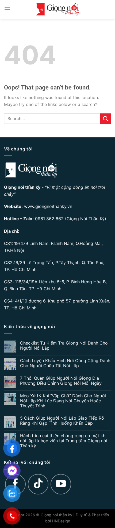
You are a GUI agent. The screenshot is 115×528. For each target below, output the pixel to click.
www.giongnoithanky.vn (48, 206)
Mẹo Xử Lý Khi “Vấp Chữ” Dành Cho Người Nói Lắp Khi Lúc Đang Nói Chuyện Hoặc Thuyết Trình (63, 400)
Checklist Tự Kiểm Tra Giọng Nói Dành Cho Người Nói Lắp (64, 346)
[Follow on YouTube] (61, 484)
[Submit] (105, 118)
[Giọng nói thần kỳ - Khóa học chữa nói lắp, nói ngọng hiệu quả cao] (57, 9)
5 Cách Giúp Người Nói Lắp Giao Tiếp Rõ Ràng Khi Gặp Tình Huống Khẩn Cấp (62, 421)
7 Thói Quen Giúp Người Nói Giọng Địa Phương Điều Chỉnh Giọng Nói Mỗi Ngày (61, 381)
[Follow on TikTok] (38, 484)
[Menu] (7, 9)
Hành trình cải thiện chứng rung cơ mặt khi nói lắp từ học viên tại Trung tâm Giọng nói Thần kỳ (63, 440)
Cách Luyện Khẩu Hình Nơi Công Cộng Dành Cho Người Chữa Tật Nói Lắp (65, 363)
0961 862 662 (49, 218)
